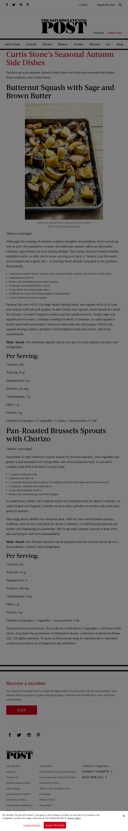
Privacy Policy (74, 818)
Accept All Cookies (54, 825)
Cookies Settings (31, 825)
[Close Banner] (124, 816)
